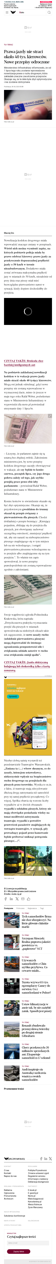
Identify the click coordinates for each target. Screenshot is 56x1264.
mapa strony (9, 1221)
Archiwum (8, 1199)
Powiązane (8, 908)
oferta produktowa (12, 1225)
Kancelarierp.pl (34, 1201)
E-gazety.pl (33, 1193)
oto (21, 12)
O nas (6, 1170)
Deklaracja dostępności (38, 1182)
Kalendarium (33, 1221)
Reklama (8, 1190)
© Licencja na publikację (15, 888)
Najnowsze (32, 908)
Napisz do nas (10, 1176)
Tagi (42, 908)
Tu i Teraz (8, 45)
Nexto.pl (31, 1196)
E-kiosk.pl (32, 1190)
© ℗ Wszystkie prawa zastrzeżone (20, 891)
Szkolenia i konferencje (14, 1216)
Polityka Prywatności (37, 1170)
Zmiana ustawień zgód (38, 1173)
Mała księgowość (36, 1199)
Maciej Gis (9, 233)
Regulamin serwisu (36, 1176)
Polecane (20, 908)
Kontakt (7, 1173)
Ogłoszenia (9, 1193)
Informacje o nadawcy (38, 1179)
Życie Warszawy (35, 1207)
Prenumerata (10, 1196)
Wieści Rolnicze (35, 1204)
